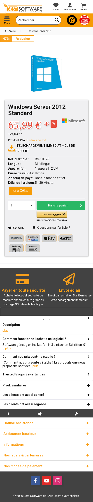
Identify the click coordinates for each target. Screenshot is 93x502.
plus (5, 330)
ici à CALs (20, 191)
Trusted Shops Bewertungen (23, 374)
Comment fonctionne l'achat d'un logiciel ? (34, 339)
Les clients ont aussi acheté (23, 395)
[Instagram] (57, 480)
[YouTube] (46, 480)
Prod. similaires (14, 385)
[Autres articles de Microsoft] (73, 120)
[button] (52, 216)
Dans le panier (58, 205)
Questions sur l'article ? (53, 227)
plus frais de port (36, 140)
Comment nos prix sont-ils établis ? (29, 356)
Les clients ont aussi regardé (24, 404)
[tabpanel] (23, 291)
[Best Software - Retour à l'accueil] (23, 8)
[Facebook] (35, 480)
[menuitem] (7, 20)
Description (11, 325)
